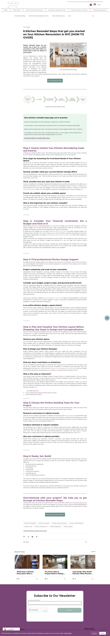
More (69, 15)
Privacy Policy (68, 633)
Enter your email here (34, 600)
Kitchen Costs (28, 526)
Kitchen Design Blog (20, 15)
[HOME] (8, 7)
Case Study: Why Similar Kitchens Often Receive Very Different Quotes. (82, 573)
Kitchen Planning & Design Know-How (39, 15)
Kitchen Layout (68, 526)
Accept (102, 633)
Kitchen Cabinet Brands (76, 523)
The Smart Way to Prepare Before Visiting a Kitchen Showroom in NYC (55, 573)
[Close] (108, 633)
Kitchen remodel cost (41, 526)
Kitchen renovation (44, 523)
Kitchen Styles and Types (58, 15)
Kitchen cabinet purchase (59, 523)
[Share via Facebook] (24, 536)
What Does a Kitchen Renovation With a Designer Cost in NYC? (26, 573)
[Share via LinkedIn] (32, 536)
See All (93, 551)
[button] (91, 4)
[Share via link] (36, 536)
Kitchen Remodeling (30, 523)
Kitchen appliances (55, 526)
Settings (94, 633)
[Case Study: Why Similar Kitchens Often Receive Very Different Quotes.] (82, 562)
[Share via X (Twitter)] (28, 536)
